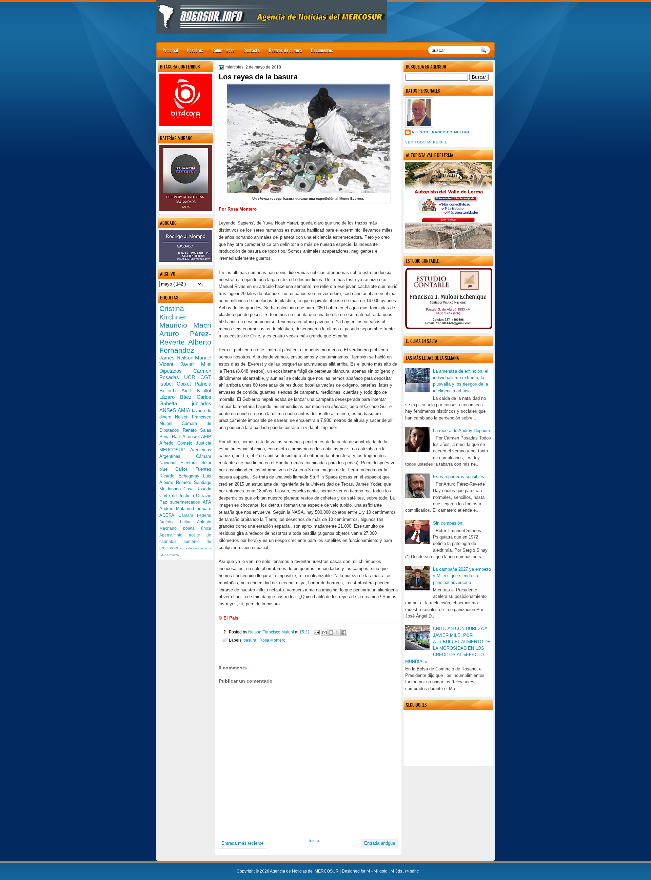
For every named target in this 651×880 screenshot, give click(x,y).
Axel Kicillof (196, 390)
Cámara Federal (195, 515)
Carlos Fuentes (193, 469)
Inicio (314, 840)
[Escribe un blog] (331, 632)
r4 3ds (397, 871)
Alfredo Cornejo (177, 443)
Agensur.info (174, 535)
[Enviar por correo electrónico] (324, 632)
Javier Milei (195, 364)
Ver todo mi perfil (426, 142)
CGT (205, 377)
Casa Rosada (197, 488)
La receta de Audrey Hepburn (461, 430)
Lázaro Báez (178, 397)
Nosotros (195, 50)
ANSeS (168, 410)
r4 (369, 871)
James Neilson (177, 357)
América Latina (178, 522)
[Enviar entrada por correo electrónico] (316, 632)
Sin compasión (447, 523)
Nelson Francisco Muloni (440, 132)
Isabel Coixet (177, 384)
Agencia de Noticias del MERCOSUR (305, 871)
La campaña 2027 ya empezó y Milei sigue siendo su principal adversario (462, 576)
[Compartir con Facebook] (343, 632)
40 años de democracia (192, 548)
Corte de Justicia (177, 495)
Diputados (176, 371)
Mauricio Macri (185, 325)
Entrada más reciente (242, 843)
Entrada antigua (379, 843)
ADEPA (168, 515)
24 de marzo (169, 555)
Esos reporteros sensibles (458, 476)
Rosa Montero (272, 640)
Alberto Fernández (185, 346)
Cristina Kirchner (172, 313)
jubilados (201, 403)
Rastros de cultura (285, 50)
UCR (192, 377)
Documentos (322, 50)
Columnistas (223, 50)
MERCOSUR (174, 449)
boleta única (197, 528)
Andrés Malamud (178, 508)
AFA (207, 502)
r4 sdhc (412, 871)
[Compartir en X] (337, 632)
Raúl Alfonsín (186, 436)
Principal (170, 50)
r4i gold (381, 871)
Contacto (251, 50)
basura (250, 640)
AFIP (206, 436)
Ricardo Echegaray (181, 475)
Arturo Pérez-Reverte (185, 338)
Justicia (203, 443)
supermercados (186, 502)
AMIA (185, 410)
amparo (204, 508)
